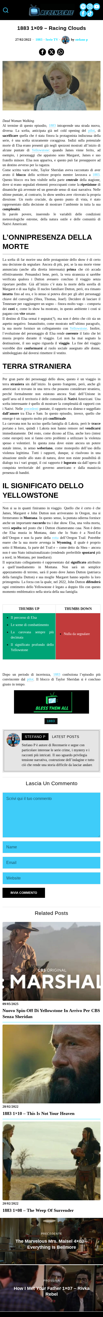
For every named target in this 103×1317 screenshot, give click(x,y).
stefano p (81, 39)
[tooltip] (83, 6)
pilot (91, 131)
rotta (55, 538)
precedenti (31, 409)
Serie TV (52, 39)
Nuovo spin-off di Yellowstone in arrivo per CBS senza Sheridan (51, 1013)
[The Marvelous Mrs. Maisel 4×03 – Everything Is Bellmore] (51, 1241)
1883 (39, 39)
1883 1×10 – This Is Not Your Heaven (38, 1113)
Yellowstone (40, 150)
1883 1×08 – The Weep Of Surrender (38, 1210)
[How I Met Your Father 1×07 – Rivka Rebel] (51, 1288)
